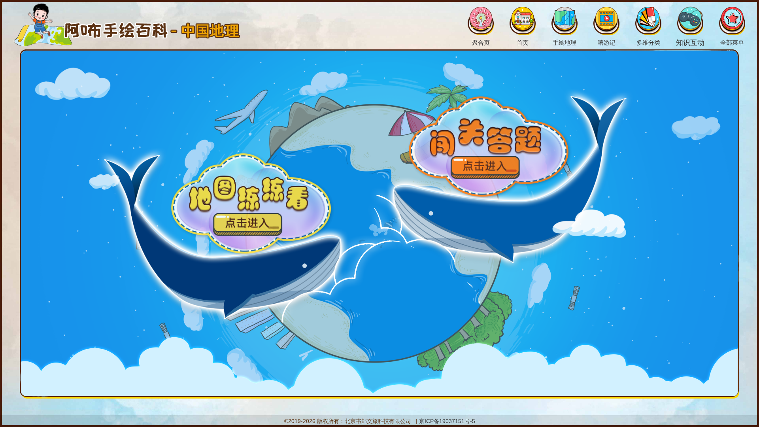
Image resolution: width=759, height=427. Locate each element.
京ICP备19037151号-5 (447, 421)
